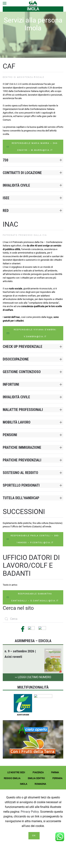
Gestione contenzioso (22, 372)
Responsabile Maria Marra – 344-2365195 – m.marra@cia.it (35, 146)
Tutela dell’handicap (21, 498)
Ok (34, 835)
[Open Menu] (4, 3)
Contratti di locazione (22, 173)
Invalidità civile (16, 185)
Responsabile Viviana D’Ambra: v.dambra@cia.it (35, 333)
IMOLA (23, 783)
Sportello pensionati (21, 485)
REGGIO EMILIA (12, 778)
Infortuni (11, 384)
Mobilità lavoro (16, 422)
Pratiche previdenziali (22, 460)
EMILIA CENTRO (36, 778)
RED (6, 210)
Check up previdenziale (22, 346)
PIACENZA (38, 772)
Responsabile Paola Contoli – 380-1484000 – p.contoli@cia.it (35, 539)
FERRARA (57, 778)
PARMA (55, 772)
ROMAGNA (40, 783)
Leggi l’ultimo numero (33, 677)
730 (5, 160)
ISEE (6, 198)
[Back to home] (33, 3)
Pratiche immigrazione (22, 447)
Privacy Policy (30, 811)
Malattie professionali (23, 409)
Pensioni (10, 435)
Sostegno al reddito (20, 472)
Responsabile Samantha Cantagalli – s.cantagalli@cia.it (35, 597)
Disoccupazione (16, 359)
